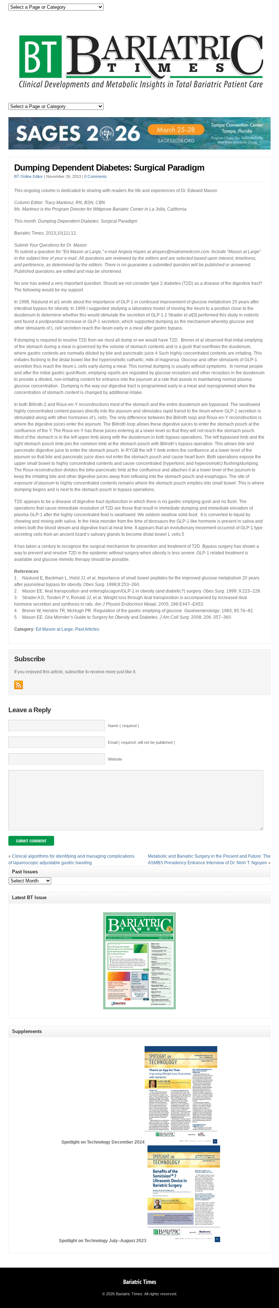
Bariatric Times (139, 1282)
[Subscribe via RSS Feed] (18, 685)
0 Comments (95, 176)
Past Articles (87, 629)
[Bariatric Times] (139, 90)
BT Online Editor (28, 176)
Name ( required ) (123, 725)
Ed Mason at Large (54, 629)
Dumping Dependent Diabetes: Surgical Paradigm (109, 167)
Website (115, 759)
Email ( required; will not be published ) (141, 742)
